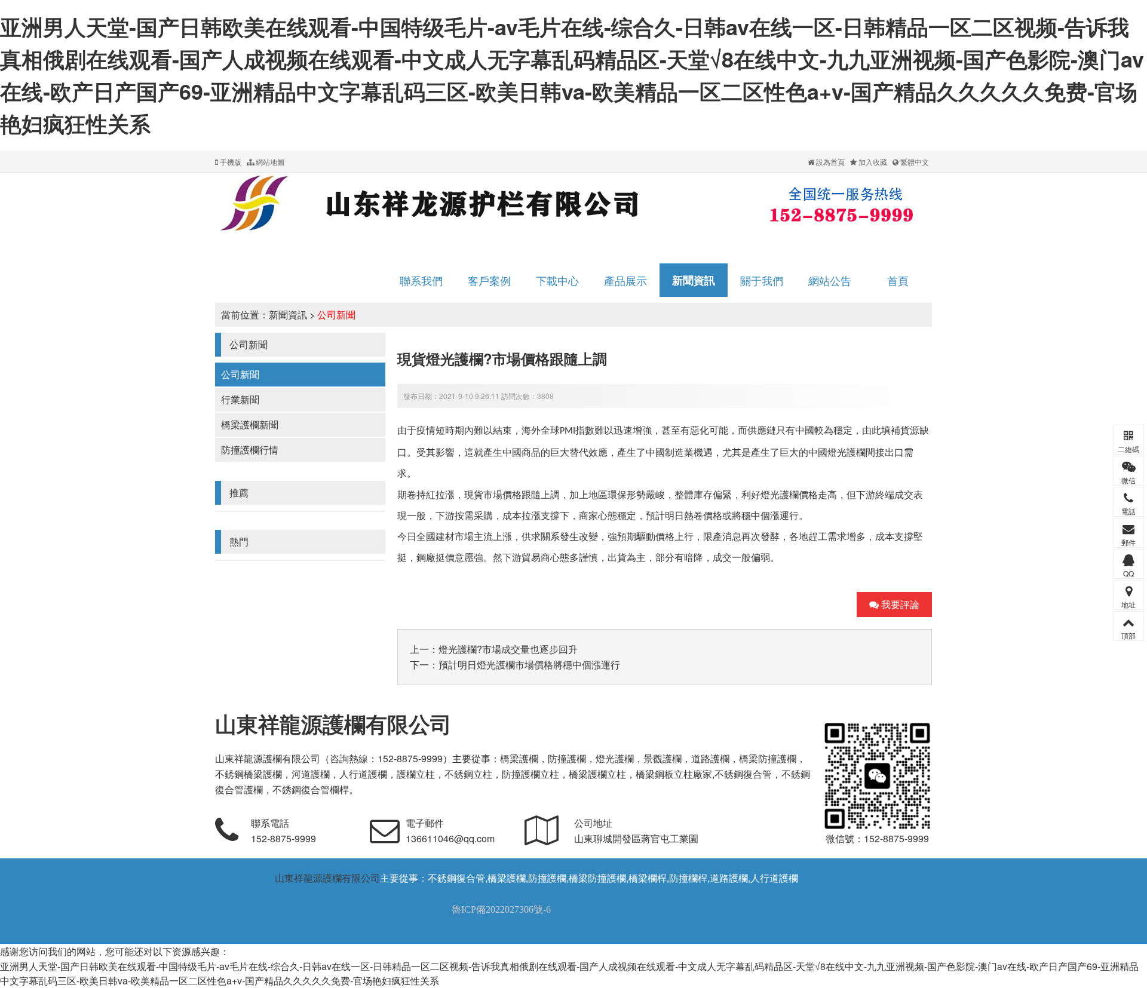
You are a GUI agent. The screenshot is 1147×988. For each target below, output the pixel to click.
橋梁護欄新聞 (249, 424)
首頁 (898, 280)
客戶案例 (489, 280)
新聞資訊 (693, 280)
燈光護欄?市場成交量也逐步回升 (508, 649)
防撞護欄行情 (249, 449)
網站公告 (829, 280)
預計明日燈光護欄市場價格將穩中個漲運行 (529, 664)
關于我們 (761, 280)
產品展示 (625, 280)
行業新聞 (240, 399)
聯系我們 (421, 280)
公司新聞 (336, 314)
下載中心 (557, 280)
